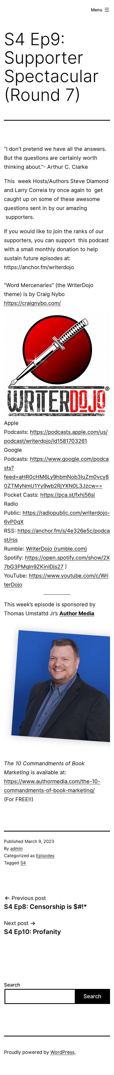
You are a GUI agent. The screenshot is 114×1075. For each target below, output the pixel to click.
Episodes (45, 855)
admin (16, 848)
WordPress (62, 1052)
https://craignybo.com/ (32, 303)
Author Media (76, 613)
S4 (23, 862)
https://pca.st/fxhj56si (67, 495)
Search (12, 985)
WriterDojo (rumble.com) (56, 549)
